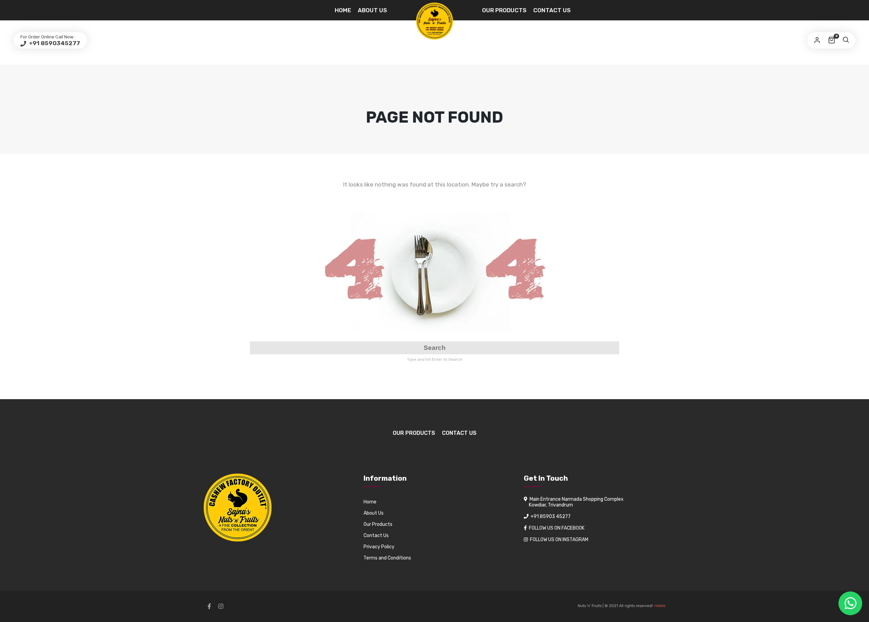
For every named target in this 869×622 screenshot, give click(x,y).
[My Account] (817, 40)
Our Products (504, 10)
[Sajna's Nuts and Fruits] (434, 21)
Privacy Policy (379, 547)
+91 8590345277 (53, 43)
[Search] (845, 40)
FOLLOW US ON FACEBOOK (557, 528)
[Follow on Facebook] (209, 606)
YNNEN (659, 606)
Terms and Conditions (387, 558)
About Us (372, 10)
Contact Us (552, 10)
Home (343, 10)
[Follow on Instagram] (220, 606)
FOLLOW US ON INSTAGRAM (559, 540)
